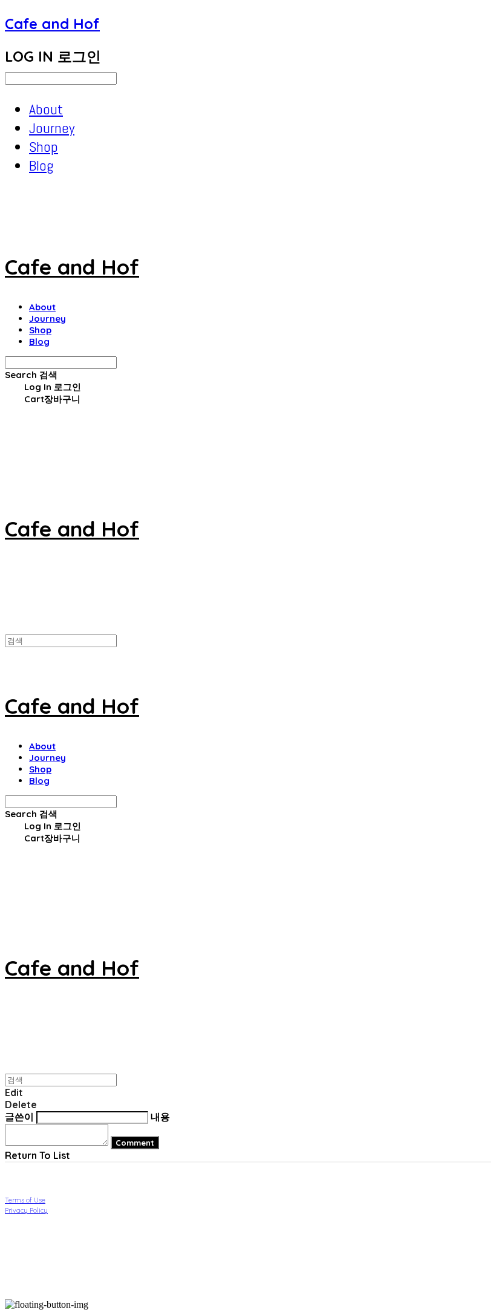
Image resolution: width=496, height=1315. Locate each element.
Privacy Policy (26, 1210)
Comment (135, 1142)
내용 (160, 1117)
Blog (41, 165)
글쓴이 (19, 1117)
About (46, 109)
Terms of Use (25, 1200)
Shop (43, 146)
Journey (51, 128)
